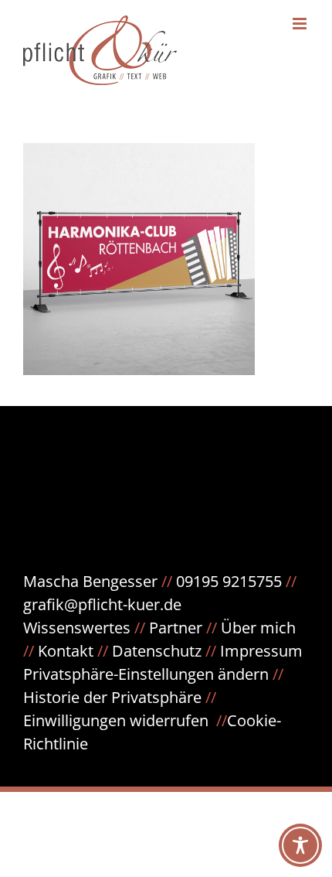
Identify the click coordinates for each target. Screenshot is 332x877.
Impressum (261, 650)
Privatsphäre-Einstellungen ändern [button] (146, 674)
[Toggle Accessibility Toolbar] (300, 845)
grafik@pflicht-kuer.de (102, 604)
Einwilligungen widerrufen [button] (115, 720)
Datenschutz (166, 650)
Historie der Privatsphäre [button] (112, 697)
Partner (175, 627)
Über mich (258, 627)
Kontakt (65, 650)
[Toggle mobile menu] (301, 23)
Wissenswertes (76, 627)
